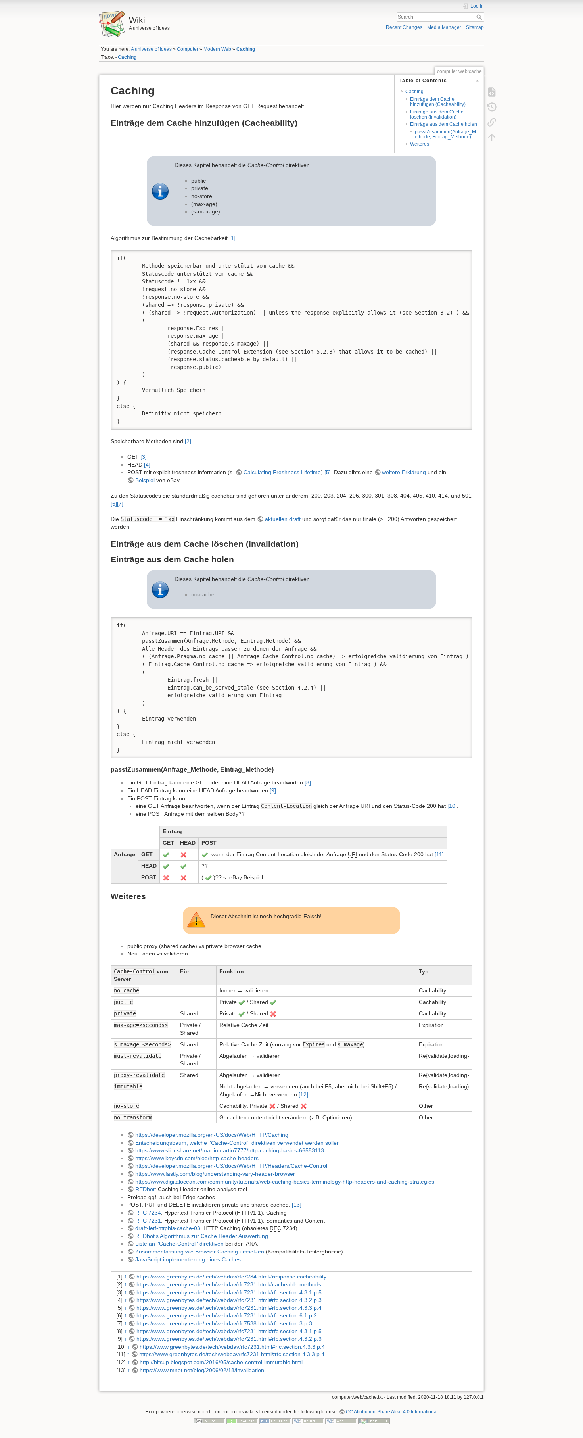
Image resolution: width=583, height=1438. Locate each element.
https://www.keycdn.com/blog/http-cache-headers (197, 1158)
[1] (232, 238)
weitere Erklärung (404, 472)
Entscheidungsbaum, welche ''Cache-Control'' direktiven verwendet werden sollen (237, 1143)
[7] (120, 503)
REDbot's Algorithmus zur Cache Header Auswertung (201, 1236)
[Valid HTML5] (308, 1421)
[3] (143, 457)
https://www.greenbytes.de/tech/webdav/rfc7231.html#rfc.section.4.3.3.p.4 (229, 1308)
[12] (303, 1094)
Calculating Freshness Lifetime (282, 472)
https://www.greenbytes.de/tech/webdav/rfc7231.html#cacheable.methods (228, 1284)
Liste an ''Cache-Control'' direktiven (179, 1243)
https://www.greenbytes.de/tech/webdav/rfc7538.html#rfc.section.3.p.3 (224, 1323)
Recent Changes (404, 27)
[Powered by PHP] (275, 1421)
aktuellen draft (283, 519)
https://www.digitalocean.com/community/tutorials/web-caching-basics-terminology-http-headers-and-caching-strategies (284, 1181)
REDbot (145, 1189)
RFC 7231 (148, 1220)
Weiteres (419, 144)
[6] (114, 503)
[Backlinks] (492, 121)
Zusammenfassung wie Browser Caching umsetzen (199, 1251)
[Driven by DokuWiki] (374, 1421)
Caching (245, 49)
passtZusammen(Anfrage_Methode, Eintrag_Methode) (445, 134)
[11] (439, 854)
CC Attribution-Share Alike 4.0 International (392, 1412)
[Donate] (242, 1421)
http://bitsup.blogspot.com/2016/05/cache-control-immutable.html (221, 1362)
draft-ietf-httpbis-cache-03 (167, 1228)
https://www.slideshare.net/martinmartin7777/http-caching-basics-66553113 (229, 1150)
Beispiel (145, 480)
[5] (327, 472)
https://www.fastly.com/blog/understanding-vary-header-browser (215, 1174)
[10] (452, 806)
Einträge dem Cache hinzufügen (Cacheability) (438, 101)
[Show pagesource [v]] (492, 91)
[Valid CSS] (341, 1421)
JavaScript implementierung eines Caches (188, 1259)
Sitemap (475, 27)
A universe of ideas (151, 49)
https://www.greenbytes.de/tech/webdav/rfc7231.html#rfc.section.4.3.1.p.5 (229, 1292)
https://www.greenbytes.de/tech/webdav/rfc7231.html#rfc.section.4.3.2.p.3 (229, 1300)
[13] (296, 1205)
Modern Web (217, 49)
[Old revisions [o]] (492, 106)
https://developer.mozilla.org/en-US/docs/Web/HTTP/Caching (211, 1135)
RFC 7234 (148, 1212)
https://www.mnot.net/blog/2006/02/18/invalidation (202, 1370)
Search (480, 17)
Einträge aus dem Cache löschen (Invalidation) (437, 114)
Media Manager (444, 27)
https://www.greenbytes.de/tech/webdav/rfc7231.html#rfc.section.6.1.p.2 (226, 1315)
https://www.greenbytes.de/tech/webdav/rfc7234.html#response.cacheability (231, 1276)
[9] (273, 790)
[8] (308, 782)
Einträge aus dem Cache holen (443, 124)
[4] (147, 464)
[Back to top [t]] (492, 136)
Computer (187, 49)
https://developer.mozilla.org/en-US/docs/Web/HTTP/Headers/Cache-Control (231, 1166)
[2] (188, 441)
